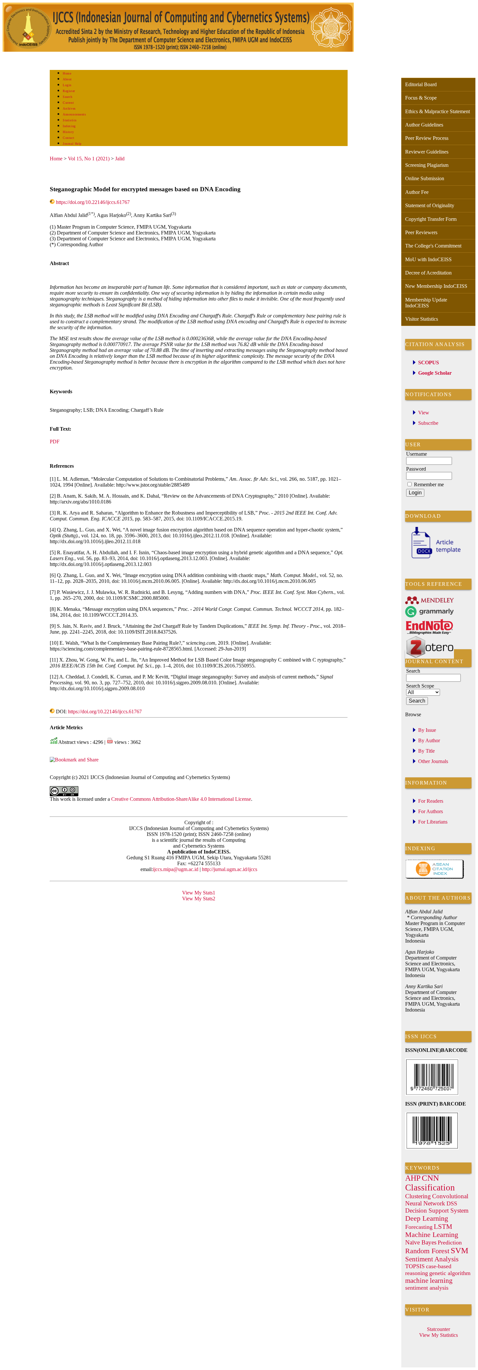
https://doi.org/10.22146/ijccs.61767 (93, 202)
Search (67, 97)
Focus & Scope (421, 98)
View (423, 412)
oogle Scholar (437, 373)
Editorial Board (421, 84)
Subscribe (428, 423)
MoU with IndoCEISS (428, 259)
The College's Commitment (433, 245)
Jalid (120, 158)
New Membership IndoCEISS (436, 286)
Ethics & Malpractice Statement (437, 111)
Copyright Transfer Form (431, 219)
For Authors (430, 811)
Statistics (69, 120)
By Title (426, 751)
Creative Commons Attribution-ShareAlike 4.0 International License (181, 799)
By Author (429, 740)
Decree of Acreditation (428, 272)
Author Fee (417, 192)
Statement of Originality (429, 205)
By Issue (427, 730)
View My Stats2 (198, 898)
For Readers (430, 801)
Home (67, 73)
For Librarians (432, 822)
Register (69, 91)
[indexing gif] (434, 877)
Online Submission (424, 178)
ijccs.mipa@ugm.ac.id (175, 869)
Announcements (74, 114)
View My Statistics (438, 1335)
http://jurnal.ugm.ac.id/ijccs (229, 869)
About (67, 79)
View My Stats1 (198, 892)
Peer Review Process (426, 138)
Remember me (429, 484)
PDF (55, 441)
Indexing (69, 126)
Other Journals (433, 761)
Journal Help (72, 143)
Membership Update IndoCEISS (426, 302)
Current (68, 102)
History (68, 132)
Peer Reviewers (421, 232)
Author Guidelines (424, 125)
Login (67, 85)
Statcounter (438, 1329)
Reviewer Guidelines (426, 151)
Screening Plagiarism (426, 165)
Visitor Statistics (421, 319)
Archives (69, 108)
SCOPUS (428, 362)
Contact (68, 138)
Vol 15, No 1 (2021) (89, 158)
